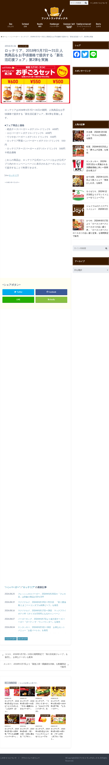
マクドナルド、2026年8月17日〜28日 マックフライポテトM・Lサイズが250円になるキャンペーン (42, 612)
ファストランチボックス (89, 758)
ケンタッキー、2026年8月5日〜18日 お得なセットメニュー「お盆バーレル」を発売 (41, 628)
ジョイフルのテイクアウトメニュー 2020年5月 (97, 207)
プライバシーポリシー (30, 758)
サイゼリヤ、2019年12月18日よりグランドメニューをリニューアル (97, 194)
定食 (25, 24)
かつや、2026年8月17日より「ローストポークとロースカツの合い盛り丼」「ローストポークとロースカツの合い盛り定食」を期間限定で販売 (90, 228)
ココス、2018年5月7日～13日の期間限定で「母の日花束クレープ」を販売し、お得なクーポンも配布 (36, 655)
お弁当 (98, 24)
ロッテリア (13, 175)
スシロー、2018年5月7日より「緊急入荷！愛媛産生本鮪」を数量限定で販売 (35, 665)
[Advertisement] (35, 204)
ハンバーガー (54, 24)
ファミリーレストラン (83, 26)
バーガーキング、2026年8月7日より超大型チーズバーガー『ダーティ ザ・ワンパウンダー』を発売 (41, 620)
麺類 (40, 24)
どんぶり (11, 24)
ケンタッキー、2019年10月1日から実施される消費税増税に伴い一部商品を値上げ (97, 166)
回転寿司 (69, 25)
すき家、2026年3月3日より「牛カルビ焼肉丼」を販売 (97, 135)
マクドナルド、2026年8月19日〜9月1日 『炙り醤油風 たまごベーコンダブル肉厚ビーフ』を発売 (42, 603)
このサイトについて (99, 3)
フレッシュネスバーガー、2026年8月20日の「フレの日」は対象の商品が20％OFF (42, 595)
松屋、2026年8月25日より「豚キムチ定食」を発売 (97, 149)
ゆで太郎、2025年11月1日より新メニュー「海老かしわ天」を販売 (97, 180)
